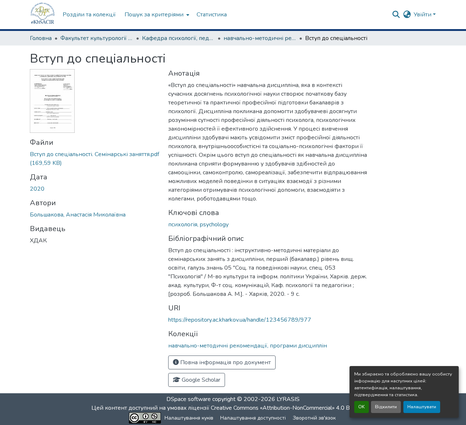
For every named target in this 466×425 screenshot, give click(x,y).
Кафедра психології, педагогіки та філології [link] (178, 38)
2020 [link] (37, 189)
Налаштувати (421, 407)
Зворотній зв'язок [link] (314, 417)
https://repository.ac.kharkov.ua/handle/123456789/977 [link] (239, 320)
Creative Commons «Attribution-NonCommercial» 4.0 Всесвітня (292, 408)
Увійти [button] (423, 15)
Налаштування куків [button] (189, 417)
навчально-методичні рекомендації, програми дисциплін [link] (260, 38)
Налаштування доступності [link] (253, 417)
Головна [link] (41, 38)
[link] (94, 158)
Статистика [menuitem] (212, 15)
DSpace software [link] (188, 399)
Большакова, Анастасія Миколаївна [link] (78, 215)
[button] (42, 14)
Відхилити (386, 407)
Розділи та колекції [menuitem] (89, 15)
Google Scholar (200, 380)
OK (361, 407)
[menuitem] (156, 14)
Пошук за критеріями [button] (154, 15)
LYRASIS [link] (288, 399)
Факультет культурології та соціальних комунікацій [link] (96, 38)
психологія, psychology (198, 225)
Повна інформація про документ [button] (225, 362)
